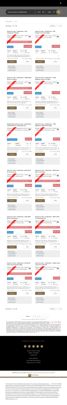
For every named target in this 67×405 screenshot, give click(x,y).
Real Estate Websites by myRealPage (46, 372)
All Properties (8, 21)
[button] (25, 346)
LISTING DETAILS (12, 61)
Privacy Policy (34, 372)
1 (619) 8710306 (11, 69)
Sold (15, 21)
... (41, 316)
